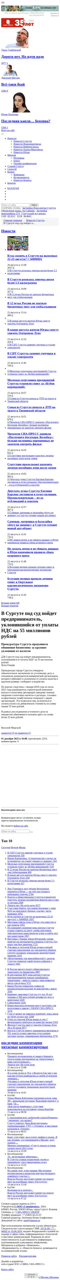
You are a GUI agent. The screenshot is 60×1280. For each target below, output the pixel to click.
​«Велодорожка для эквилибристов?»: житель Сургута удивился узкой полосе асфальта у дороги (31, 961)
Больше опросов (9, 605)
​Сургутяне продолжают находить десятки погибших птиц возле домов (31, 466)
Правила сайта (9, 1256)
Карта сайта (7, 1269)
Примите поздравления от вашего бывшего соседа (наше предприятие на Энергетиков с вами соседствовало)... (30, 1059)
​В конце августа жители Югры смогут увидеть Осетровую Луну (33, 331)
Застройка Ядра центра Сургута (39, 208)
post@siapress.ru (32, 1220)
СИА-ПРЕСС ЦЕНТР (27, 1212)
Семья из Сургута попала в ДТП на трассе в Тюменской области (31, 408)
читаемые (9, 1047)
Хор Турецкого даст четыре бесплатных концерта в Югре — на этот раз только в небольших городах (28, 891)
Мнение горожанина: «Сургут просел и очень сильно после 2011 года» (31, 1147)
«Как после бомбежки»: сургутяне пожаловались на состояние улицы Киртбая (30, 1108)
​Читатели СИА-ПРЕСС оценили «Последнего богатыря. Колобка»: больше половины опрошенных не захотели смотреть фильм (30, 439)
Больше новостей (10, 603)
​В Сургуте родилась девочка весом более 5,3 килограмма (30, 281)
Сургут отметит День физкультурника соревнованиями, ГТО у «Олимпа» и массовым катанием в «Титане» (32, 1126)
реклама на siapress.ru (54, 14)
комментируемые (33, 1047)
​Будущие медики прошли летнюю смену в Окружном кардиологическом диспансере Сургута (30, 583)
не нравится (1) (23, 733)
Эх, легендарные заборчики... (22, 1156)
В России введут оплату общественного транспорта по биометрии (28, 970)
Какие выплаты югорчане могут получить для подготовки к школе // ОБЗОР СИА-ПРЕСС (31, 1008)
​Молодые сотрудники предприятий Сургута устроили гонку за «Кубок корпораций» (31, 383)
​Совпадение (16, 1002)
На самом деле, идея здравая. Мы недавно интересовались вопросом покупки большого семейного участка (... (31, 1173)
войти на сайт (21, 825)
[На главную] (19, 26)
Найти (34, 205)
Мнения (11, 155)
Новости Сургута (23, 141)
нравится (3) (7, 733)
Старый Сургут (15, 166)
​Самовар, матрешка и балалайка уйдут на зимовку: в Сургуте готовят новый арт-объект (32, 525)
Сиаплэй (12, 169)
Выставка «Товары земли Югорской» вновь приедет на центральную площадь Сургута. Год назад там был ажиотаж (32, 942)
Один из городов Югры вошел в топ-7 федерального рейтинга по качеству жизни (32, 1021)
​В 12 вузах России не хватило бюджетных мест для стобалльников (31, 305)
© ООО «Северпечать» (27, 1206)
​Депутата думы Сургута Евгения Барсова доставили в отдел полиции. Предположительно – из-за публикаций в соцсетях (32, 496)
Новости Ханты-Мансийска (28, 149)
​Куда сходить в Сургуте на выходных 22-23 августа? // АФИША (32, 257)
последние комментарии (21, 1043)
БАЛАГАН (13, 188)
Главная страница (13, 220)
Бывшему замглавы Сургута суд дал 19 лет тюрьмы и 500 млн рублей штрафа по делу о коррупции (30, 997)
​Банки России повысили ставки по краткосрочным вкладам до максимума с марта (32, 989)
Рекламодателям (27, 1256)
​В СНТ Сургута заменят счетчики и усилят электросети (31, 355)
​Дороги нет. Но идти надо (23, 905)
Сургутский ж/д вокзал (33, 213)
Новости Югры (22, 152)
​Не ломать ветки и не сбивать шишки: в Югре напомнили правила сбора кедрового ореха (33, 552)
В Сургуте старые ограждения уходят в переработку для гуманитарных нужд (28, 1161)
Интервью (19, 158)
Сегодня (5, 847)
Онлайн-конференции (25, 163)
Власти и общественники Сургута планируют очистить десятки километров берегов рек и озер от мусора (33, 900)
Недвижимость (21, 177)
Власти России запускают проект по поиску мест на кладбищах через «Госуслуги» (30, 1180)
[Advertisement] (30, 776)
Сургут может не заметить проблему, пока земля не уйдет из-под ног (32, 1015)
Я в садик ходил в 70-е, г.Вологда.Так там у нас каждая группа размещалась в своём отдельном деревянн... (32, 1076)
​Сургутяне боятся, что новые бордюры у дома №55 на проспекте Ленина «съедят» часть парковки (31, 911)
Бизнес (11, 172)
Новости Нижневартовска (27, 144)
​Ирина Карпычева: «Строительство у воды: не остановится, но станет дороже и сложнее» (32, 859)
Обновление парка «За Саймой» (18, 210)
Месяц (22, 847)
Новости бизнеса (22, 180)
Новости (11, 138)
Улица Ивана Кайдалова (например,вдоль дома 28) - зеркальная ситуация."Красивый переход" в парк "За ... (33, 1101)
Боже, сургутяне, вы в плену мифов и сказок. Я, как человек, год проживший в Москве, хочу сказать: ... (32, 1140)
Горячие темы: (11, 208)
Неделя (14, 847)
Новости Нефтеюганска (26, 146)
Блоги (17, 160)
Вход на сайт (8, 130)
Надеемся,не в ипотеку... (20, 1190)
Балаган (11, 183)
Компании (19, 174)
